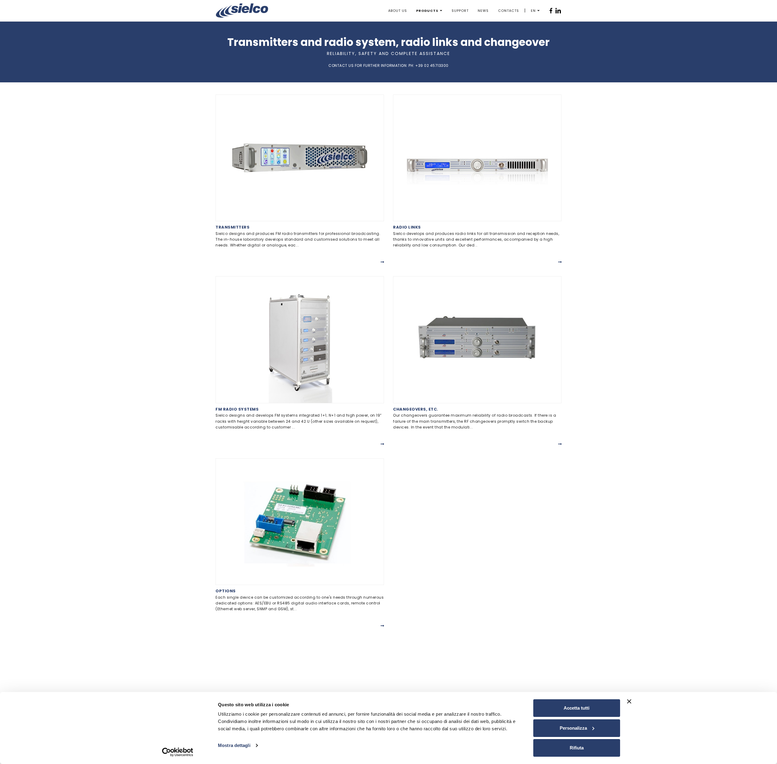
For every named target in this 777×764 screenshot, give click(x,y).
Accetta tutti (576, 708)
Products (427, 10)
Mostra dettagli (234, 745)
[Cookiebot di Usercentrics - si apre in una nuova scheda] (177, 752)
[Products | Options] (299, 521)
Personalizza (573, 728)
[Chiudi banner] (629, 701)
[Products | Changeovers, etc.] (477, 339)
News (483, 10)
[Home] (242, 10)
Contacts (508, 10)
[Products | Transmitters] (299, 158)
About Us (397, 10)
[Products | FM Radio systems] (299, 339)
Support (460, 10)
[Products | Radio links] (477, 158)
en (533, 10)
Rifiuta (577, 747)
